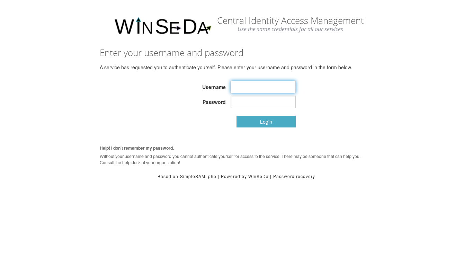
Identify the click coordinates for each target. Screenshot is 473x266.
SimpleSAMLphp (198, 176)
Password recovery (294, 176)
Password (214, 101)
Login (266, 121)
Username (214, 86)
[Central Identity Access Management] (163, 26)
